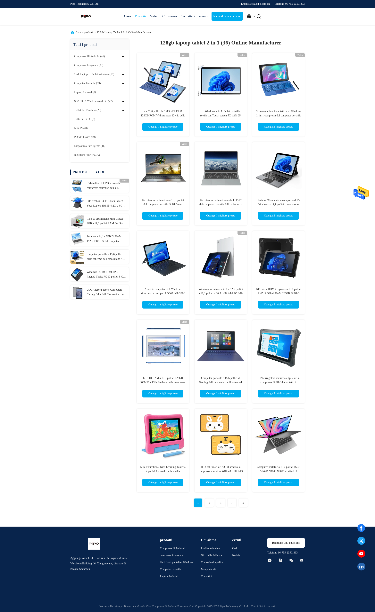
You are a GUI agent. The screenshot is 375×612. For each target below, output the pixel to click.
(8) (85, 92)
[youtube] (361, 553)
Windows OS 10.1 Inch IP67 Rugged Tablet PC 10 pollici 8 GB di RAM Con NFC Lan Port (106, 275)
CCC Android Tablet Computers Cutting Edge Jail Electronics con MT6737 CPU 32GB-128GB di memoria (105, 292)
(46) (89, 56)
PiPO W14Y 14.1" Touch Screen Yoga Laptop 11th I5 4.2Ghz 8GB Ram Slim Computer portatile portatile (105, 204)
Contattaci (188, 16)
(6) (87, 154)
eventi (203, 16)
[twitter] (361, 540)
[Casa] (86, 16)
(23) (88, 65)
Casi (234, 548)
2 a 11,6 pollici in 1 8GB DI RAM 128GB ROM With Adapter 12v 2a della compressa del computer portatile (163, 115)
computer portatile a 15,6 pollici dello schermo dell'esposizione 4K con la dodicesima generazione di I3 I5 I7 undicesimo (106, 257)
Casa (127, 16)
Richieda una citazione (227, 16)
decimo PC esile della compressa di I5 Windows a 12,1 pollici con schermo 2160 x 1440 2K (279, 204)
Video (154, 16)
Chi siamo (169, 16)
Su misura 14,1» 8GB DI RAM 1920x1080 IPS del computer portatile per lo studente (104, 239)
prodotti (88, 32)
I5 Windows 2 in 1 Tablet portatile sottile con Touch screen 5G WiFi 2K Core (220, 115)
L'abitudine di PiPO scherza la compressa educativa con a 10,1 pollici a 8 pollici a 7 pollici (104, 186)
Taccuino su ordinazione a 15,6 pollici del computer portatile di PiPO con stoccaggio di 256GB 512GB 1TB (163, 204)
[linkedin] (361, 566)
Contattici (206, 576)
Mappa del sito (209, 569)
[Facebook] (361, 527)
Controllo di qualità (212, 562)
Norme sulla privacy (110, 606)
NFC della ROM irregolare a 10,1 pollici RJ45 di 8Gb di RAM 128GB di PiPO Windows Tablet (278, 293)
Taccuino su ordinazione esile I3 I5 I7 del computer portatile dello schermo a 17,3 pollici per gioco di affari (220, 204)
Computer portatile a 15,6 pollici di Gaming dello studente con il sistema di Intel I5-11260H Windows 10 (221, 382)
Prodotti (140, 16)
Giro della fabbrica (211, 555)
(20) (87, 110)
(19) (85, 137)
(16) (94, 74)
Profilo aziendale (210, 548)
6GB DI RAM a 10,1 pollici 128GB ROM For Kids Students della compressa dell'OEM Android (162, 382)
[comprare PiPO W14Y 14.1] (77, 203)
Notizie (236, 555)
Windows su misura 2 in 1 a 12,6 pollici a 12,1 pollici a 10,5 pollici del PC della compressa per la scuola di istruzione (221, 293)
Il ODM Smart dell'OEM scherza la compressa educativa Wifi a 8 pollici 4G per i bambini (221, 471)
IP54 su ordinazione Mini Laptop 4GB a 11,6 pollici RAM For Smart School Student (106, 221)
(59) (87, 83)
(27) (93, 101)
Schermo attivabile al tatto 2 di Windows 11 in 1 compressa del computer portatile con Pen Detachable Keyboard (278, 115)
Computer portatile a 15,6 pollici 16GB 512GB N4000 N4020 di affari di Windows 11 (278, 471)
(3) (84, 119)
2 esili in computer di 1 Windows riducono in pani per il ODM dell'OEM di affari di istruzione (163, 293)
